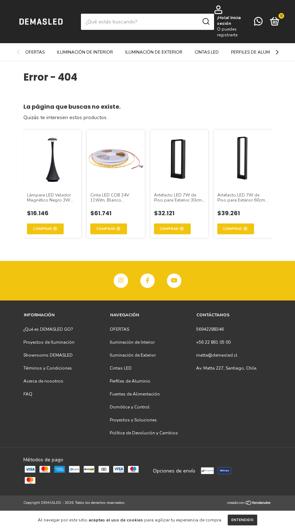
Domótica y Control (130, 407)
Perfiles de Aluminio (255, 52)
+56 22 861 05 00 (213, 342)
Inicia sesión (229, 20)
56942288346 (210, 329)
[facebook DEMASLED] (147, 280)
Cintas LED (207, 52)
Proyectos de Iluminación (48, 342)
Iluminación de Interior (85, 52)
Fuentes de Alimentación (135, 394)
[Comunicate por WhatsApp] (258, 23)
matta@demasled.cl (216, 355)
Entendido (242, 520)
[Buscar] (206, 21)
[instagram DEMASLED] (121, 280)
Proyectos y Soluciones (133, 420)
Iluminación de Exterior (153, 52)
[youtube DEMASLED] (174, 280)
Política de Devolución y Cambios (144, 433)
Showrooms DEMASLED (48, 355)
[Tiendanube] (249, 503)
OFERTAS (35, 52)
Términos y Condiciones (47, 368)
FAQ (27, 394)
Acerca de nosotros (43, 381)
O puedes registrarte (227, 32)
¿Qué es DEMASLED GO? (48, 329)
